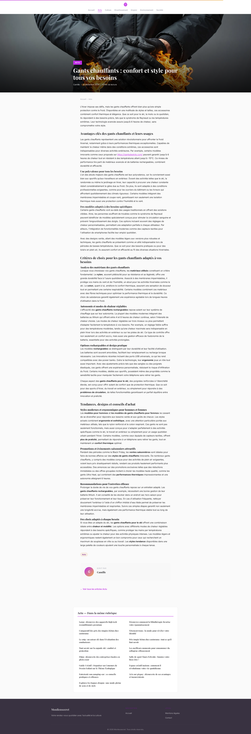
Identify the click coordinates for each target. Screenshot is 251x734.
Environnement (146, 10)
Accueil (91, 10)
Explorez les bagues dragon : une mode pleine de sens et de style (100, 684)
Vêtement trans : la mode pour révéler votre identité (149, 632)
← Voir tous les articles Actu (93, 589)
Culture (108, 10)
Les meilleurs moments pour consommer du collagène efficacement (149, 649)
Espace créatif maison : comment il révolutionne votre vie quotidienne (145, 667)
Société (159, 10)
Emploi (134, 10)
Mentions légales (172, 713)
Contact (168, 718)
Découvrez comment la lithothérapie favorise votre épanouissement (149, 623)
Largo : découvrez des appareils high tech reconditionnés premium (98, 623)
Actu (100, 10)
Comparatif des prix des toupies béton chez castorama (99, 632)
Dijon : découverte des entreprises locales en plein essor (99, 658)
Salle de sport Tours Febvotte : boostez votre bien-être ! (149, 658)
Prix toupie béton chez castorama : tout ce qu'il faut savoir (150, 641)
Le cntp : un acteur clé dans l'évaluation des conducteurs (99, 641)
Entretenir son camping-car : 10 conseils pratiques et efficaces (97, 675)
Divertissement (121, 10)
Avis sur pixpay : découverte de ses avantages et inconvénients (150, 675)
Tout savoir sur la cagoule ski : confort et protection (97, 649)
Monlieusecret (60, 709)
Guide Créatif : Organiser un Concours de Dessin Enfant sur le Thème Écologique (98, 667)
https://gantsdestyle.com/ (129, 154)
